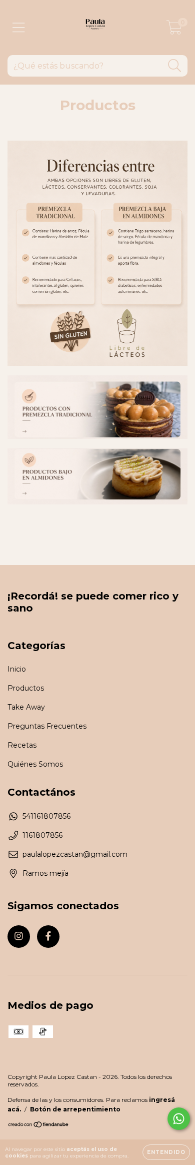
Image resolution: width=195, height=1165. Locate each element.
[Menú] (19, 28)
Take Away (26, 707)
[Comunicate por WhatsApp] (179, 1118)
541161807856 (46, 816)
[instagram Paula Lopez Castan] (19, 936)
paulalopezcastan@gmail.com (75, 854)
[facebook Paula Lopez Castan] (48, 936)
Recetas (22, 745)
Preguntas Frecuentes (47, 726)
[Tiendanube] (39, 1125)
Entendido (166, 1152)
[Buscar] (174, 66)
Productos (26, 688)
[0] (174, 30)
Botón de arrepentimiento (75, 1109)
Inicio (17, 669)
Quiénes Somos (35, 764)
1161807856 (42, 835)
